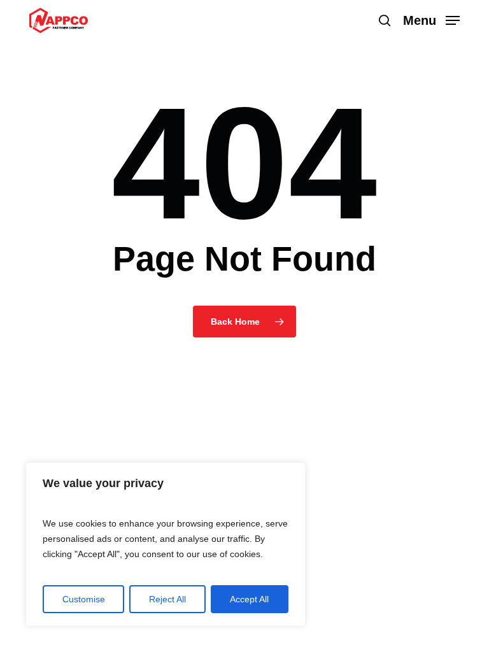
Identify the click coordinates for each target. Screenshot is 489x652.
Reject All (167, 599)
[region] (165, 544)
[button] (431, 19)
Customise (83, 599)
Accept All (249, 599)
